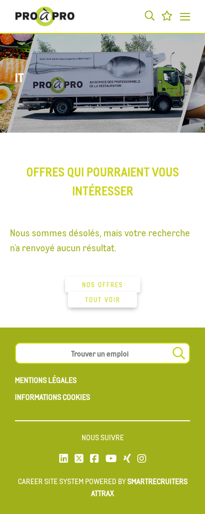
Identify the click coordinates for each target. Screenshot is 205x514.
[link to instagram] (142, 459)
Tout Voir (102, 300)
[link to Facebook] (95, 459)
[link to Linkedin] (64, 459)
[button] (150, 16)
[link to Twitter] (79, 459)
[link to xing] (127, 459)
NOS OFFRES (102, 285)
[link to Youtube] (111, 459)
